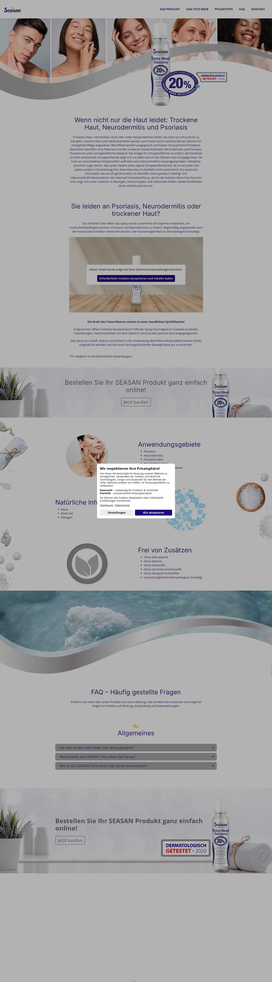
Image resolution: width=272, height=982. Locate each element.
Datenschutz (122, 505)
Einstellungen (117, 512)
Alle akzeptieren (153, 512)
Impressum (106, 505)
